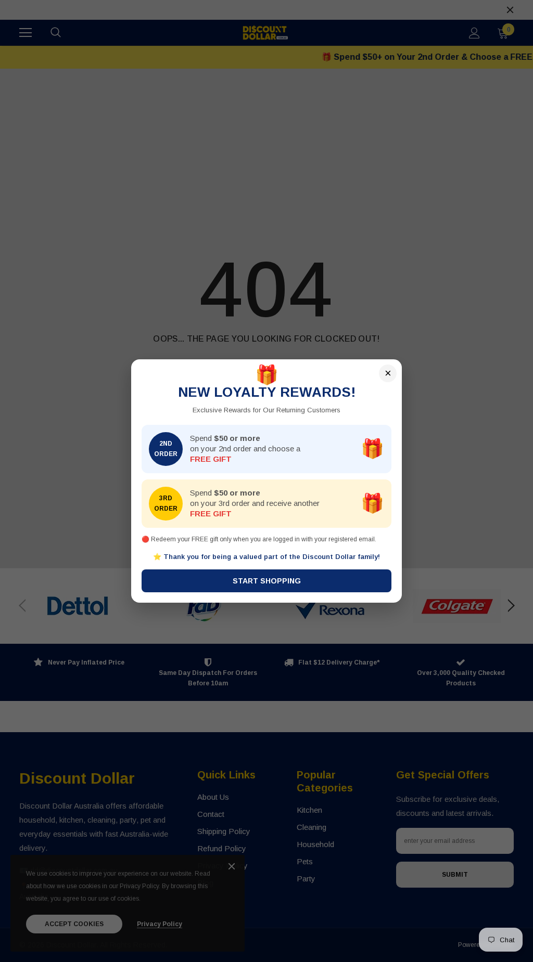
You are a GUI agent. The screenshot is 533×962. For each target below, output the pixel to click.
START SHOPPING (267, 581)
